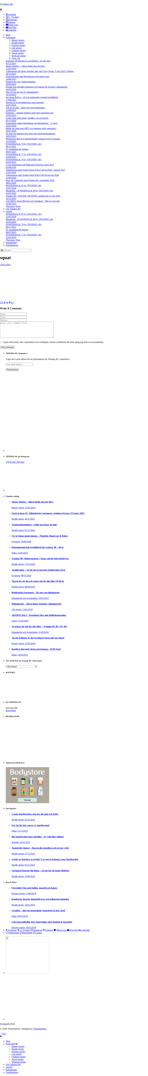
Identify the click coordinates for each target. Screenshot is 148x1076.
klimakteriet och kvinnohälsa (25, 598)
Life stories (17, 48)
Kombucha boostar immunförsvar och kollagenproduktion (40, 899)
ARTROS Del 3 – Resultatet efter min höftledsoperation (39, 615)
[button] (16, 1044)
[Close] (1, 1036)
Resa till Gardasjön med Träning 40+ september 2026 (30, 180)
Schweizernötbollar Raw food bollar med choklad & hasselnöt (42, 922)
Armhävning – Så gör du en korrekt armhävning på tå (38, 570)
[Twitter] (7, 303)
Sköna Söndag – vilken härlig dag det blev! (25, 66)
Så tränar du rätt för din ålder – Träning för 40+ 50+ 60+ (39, 626)
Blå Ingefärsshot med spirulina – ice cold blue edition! (38, 836)
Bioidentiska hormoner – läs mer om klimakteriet (36, 592)
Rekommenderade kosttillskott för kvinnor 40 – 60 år (38, 547)
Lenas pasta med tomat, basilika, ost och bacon (27, 118)
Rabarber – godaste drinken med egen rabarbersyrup (29, 113)
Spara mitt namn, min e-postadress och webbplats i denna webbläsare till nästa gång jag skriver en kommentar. (53, 342)
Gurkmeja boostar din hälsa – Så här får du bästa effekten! (40, 870)
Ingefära (15, 842)
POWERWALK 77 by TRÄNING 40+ (24, 154)
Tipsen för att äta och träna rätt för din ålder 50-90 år (38, 581)
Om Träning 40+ (13, 209)
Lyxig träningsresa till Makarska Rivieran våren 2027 (30, 165)
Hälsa (14, 553)
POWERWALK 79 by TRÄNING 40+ (24, 144)
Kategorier (10, 37)
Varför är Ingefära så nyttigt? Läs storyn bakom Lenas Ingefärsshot (45, 859)
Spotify (9, 211)
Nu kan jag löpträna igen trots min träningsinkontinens (30, 133)
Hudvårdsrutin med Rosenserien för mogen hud (27, 76)
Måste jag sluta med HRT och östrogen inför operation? (31, 128)
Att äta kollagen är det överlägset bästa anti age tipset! (38, 638)
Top (3, 1033)
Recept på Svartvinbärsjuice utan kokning (25, 102)
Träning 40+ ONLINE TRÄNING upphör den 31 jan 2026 (33, 196)
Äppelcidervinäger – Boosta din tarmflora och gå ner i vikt (40, 848)
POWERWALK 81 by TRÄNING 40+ (24, 185)
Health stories (18, 43)
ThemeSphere (40, 1029)
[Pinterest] (9, 303)
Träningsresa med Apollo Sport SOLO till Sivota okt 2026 (32, 175)
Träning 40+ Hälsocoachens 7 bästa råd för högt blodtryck (40, 558)
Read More (11, 710)
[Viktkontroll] (12, 933)
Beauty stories (18, 40)
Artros (14, 621)
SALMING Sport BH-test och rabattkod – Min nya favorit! (33, 201)
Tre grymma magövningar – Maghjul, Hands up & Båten (40, 536)
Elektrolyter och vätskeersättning (21, 81)
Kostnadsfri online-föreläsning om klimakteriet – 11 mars (32, 123)
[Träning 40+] (7, 4)
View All (16, 58)
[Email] (12, 303)
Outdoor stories (19, 50)
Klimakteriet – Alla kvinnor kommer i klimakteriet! (37, 604)
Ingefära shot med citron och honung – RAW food (36, 649)
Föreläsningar (12, 245)
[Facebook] (4, 303)
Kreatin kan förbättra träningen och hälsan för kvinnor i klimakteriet (36, 87)
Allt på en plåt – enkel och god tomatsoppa (25, 107)
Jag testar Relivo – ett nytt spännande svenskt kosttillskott (32, 97)
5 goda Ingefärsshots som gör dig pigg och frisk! (35, 814)
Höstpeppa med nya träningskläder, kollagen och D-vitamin (33, 139)
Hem (8, 35)
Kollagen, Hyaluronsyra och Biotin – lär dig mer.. (28, 61)
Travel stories (18, 53)
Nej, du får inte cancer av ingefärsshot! (31, 825)
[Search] (2, 250)
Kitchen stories (18, 45)
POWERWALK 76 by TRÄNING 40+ (24, 159)
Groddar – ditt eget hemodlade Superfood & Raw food (38, 910)
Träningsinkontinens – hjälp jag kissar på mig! (34, 524)
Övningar (16, 541)
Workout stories (19, 56)
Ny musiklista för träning (17, 149)
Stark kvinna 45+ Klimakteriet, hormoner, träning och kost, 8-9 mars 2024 (48, 513)
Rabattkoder (11, 242)
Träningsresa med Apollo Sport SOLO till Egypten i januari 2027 (35, 170)
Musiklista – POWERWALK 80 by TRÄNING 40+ (30, 190)
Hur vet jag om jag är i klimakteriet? (22, 92)
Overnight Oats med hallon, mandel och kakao (34, 888)
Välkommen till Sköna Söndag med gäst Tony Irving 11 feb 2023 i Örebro (40, 71)
